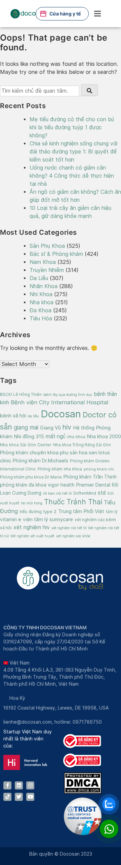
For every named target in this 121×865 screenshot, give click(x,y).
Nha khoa (41, 302)
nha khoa (76, 436)
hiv (67, 427)
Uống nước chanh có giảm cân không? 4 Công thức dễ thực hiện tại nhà (72, 176)
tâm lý (112, 511)
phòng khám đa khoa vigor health (37, 485)
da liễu (33, 416)
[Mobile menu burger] (97, 13)
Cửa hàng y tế (65, 13)
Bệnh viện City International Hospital (59, 402)
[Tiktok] (7, 797)
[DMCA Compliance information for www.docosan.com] (83, 792)
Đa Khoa (40, 310)
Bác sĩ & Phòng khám (56, 254)
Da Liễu (39, 278)
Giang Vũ (50, 427)
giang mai (26, 427)
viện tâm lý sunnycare (48, 519)
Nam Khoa (43, 262)
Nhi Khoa (41, 294)
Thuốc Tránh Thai (73, 502)
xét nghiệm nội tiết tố (68, 528)
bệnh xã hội (13, 415)
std (102, 493)
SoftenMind (84, 493)
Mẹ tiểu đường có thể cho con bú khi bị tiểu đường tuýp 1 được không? (72, 127)
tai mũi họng (31, 503)
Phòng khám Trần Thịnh (90, 477)
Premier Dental (93, 485)
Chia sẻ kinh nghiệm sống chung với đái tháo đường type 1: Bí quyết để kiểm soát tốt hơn (73, 151)
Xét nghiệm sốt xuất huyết (32, 536)
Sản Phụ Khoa (47, 246)
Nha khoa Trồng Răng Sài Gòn (82, 445)
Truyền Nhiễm (47, 270)
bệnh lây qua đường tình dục (67, 395)
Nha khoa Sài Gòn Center (25, 444)
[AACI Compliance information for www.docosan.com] (83, 833)
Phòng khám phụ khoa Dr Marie (31, 477)
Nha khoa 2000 (104, 436)
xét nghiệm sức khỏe (73, 536)
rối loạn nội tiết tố (57, 493)
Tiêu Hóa (41, 318)
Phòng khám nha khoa (60, 468)
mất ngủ (56, 436)
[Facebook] (7, 785)
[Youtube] (30, 797)
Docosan (61, 414)
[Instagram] (30, 785)
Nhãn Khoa (43, 286)
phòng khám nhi (99, 469)
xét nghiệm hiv (31, 527)
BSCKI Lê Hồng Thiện (21, 394)
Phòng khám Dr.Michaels (40, 460)
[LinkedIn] (19, 785)
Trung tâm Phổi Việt (81, 511)
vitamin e (10, 519)
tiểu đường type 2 (37, 511)
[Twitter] (19, 797)
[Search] (89, 90)
